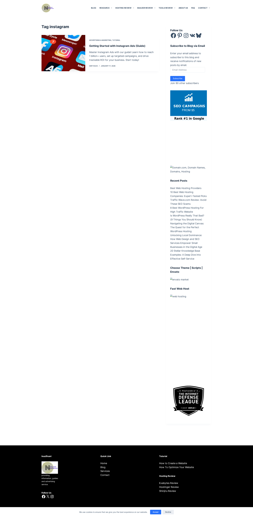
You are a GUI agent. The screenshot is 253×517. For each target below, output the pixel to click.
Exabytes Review (168, 483)
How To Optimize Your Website (176, 467)
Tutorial (116, 40)
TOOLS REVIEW (166, 8)
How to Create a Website (173, 463)
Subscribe (177, 78)
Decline (168, 512)
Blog (93, 8)
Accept (156, 512)
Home (103, 463)
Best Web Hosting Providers (185, 188)
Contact (105, 475)
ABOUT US (183, 8)
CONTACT (202, 8)
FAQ (193, 8)
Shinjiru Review (167, 491)
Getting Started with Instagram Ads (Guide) (117, 45)
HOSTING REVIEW (123, 8)
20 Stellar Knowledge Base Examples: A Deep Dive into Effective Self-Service (185, 254)
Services (105, 471)
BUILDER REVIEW (145, 8)
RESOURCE (104, 8)
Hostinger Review (169, 487)
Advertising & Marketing (100, 40)
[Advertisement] (190, 142)
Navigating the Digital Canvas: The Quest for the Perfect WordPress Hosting (187, 227)
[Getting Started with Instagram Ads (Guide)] (63, 53)
